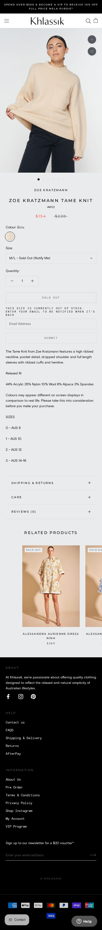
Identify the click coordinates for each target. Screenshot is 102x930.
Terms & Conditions (23, 795)
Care (16, 497)
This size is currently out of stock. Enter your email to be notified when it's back (50, 312)
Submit (51, 338)
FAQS (9, 730)
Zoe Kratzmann (51, 190)
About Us (13, 780)
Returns (12, 746)
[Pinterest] (33, 696)
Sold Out (51, 297)
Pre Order (14, 787)
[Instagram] (20, 696)
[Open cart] (96, 20)
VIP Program (16, 826)
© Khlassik (51, 878)
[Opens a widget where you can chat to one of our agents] (84, 922)
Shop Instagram (19, 811)
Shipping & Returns (32, 483)
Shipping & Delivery (24, 738)
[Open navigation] (6, 21)
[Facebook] (8, 696)
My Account (15, 819)
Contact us (15, 722)
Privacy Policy (19, 803)
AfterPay (13, 754)
